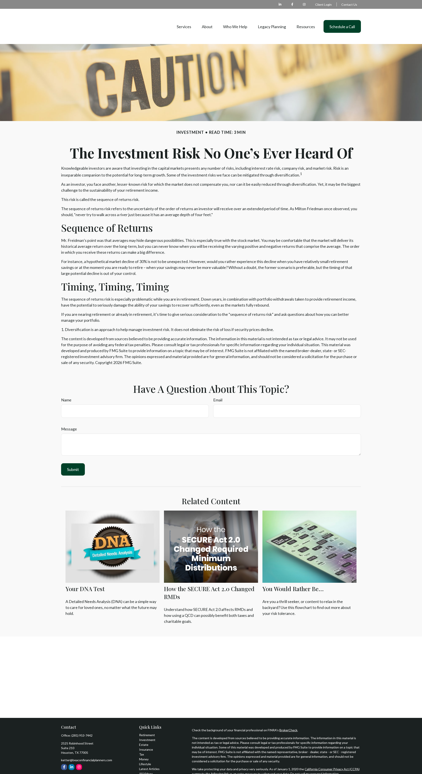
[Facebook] (292, 4)
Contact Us (349, 4)
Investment (147, 740)
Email (217, 399)
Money (144, 759)
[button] (184, 26)
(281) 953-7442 (82, 735)
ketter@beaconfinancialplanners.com (86, 760)
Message (69, 429)
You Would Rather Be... (293, 589)
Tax (141, 754)
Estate (143, 744)
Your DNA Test (85, 589)
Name (66, 399)
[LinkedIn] (280, 4)
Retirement (147, 735)
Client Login (323, 4)
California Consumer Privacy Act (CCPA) (332, 769)
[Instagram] (79, 767)
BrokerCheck (288, 730)
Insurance (146, 749)
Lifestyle (145, 764)
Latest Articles (149, 769)
